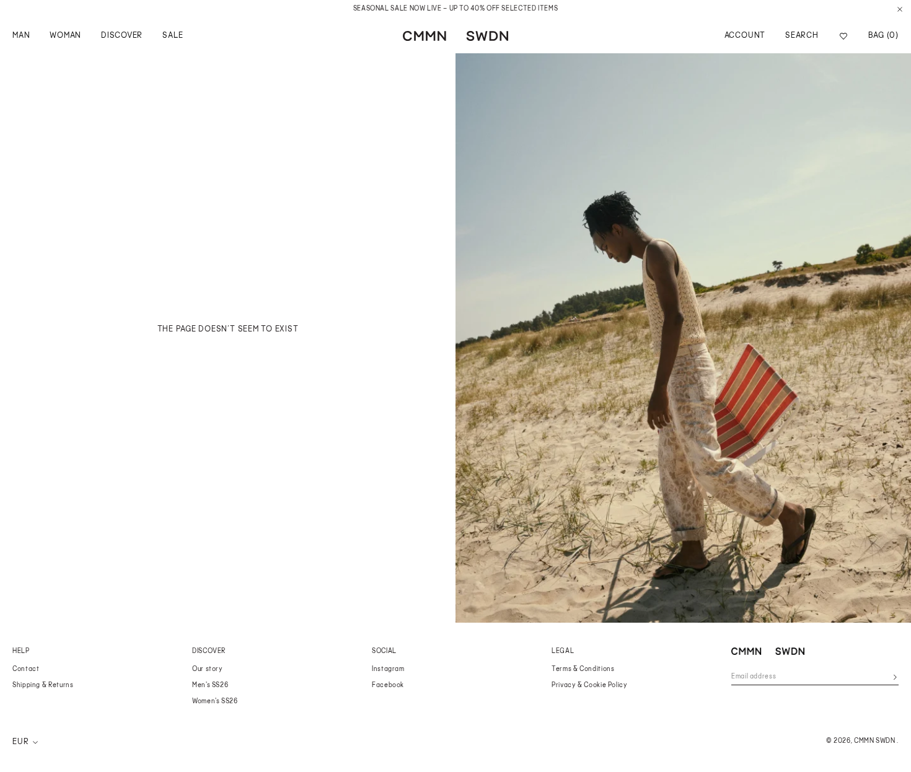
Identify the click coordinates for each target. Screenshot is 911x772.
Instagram (388, 669)
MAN (21, 36)
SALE (172, 36)
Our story (207, 669)
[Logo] (455, 36)
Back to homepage (228, 346)
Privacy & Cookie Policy (590, 685)
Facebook (388, 685)
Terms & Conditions (583, 669)
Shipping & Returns (42, 685)
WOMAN (65, 36)
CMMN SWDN (875, 741)
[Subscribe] (895, 677)
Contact (25, 669)
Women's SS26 (215, 701)
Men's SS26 (210, 685)
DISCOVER (122, 36)
